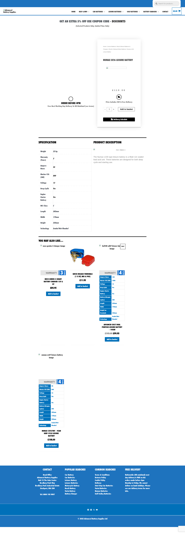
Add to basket (126, 109)
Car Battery (69, 475)
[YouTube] (97, 510)
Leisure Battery (71, 480)
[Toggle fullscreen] (6, 529)
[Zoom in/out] (2, 529)
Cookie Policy (100, 480)
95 (54, 167)
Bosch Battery (70, 488)
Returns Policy (100, 477)
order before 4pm (71, 103)
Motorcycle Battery (72, 485)
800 (54, 176)
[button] (88, 12)
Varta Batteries (101, 488)
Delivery (98, 483)
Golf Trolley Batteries (103, 494)
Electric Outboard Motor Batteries (117, 49)
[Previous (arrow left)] (2, 532)
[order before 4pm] (71, 99)
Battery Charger (71, 494)
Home (104, 46)
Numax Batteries (101, 491)
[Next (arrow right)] (6, 532)
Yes (54, 188)
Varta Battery (70, 491)
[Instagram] (91, 510)
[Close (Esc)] (15, 529)
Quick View (53, 274)
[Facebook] (88, 510)
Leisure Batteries (111, 46)
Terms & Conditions (102, 475)
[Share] (11, 529)
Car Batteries (70, 477)
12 (54, 183)
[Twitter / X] (94, 510)
